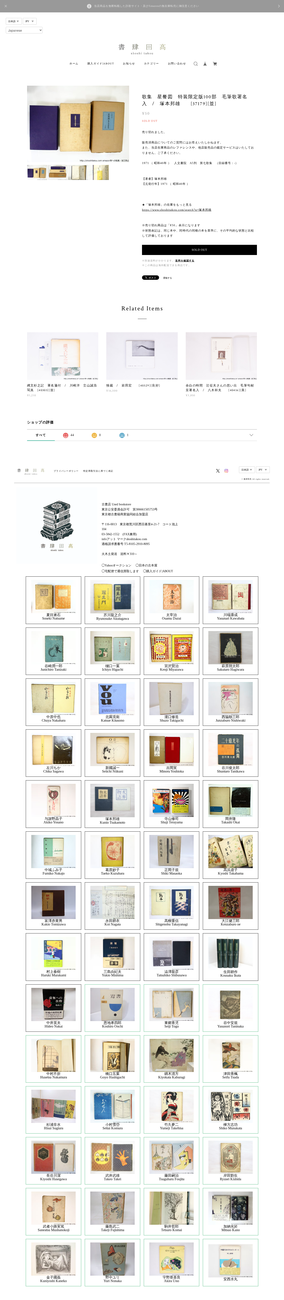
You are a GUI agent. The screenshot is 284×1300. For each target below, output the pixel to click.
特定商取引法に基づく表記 (98, 471)
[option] (78, 124)
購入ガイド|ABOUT (100, 63)
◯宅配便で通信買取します (120, 571)
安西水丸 (230, 1279)
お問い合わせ (177, 63)
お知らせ (129, 63)
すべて (41, 435)
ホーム (74, 63)
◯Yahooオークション (116, 565)
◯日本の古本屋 (146, 565)
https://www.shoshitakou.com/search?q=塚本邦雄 (176, 209)
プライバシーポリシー (66, 471)
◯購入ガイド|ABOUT (158, 571)
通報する (167, 278)
